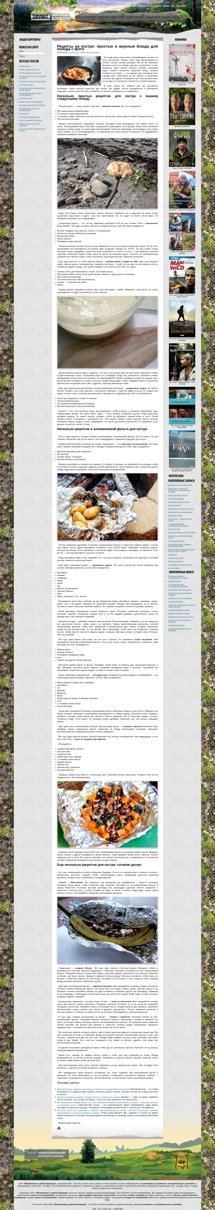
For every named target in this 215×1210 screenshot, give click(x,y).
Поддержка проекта (145, 6)
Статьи (77, 17)
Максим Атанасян (93, 52)
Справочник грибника (176, 625)
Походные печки (174, 505)
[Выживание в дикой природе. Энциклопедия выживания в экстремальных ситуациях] (50, 19)
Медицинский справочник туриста (181, 617)
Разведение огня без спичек (178, 502)
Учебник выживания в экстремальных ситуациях (178, 585)
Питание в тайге (174, 529)
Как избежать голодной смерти (179, 590)
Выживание (73, 6)
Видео (114, 17)
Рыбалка (166, 17)
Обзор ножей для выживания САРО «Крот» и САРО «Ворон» (181, 550)
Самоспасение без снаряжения (180, 598)
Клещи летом (24, 113)
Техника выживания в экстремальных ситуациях (178, 525)
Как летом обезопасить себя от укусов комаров (30, 94)
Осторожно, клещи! (26, 85)
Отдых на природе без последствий (32, 81)
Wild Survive (181, 6)
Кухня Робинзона (174, 581)
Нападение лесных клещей (29, 117)
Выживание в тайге (175, 515)
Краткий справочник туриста (178, 613)
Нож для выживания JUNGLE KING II (182, 532)
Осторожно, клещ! (25, 98)
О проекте (111, 6)
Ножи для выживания (176, 498)
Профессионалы (135, 17)
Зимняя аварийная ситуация (179, 610)
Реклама (157, 6)
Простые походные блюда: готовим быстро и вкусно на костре (88, 1097)
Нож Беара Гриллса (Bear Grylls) (180, 485)
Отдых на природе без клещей (30, 120)
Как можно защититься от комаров (32, 105)
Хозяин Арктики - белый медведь (180, 565)
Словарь (166, 6)
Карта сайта (101, 6)
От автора (120, 6)
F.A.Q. (173, 6)
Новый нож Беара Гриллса (178, 495)
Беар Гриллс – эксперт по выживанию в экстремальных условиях (179, 490)
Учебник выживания (175, 601)
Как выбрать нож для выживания (180, 512)
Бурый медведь (174, 568)
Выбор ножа (172, 554)
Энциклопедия (152, 17)
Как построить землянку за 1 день (181, 509)
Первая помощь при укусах (29, 69)
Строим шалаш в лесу (176, 541)
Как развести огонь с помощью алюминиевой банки (179, 545)
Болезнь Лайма (24, 66)
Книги (122, 17)
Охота (175, 17)
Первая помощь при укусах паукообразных (29, 109)
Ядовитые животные (175, 558)
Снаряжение (89, 17)
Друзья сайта (131, 6)
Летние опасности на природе (30, 73)
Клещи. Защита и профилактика (31, 102)
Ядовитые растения (175, 561)
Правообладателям (87, 6)
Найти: (21, 51)
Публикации (103, 17)
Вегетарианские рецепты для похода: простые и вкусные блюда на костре (93, 1089)
